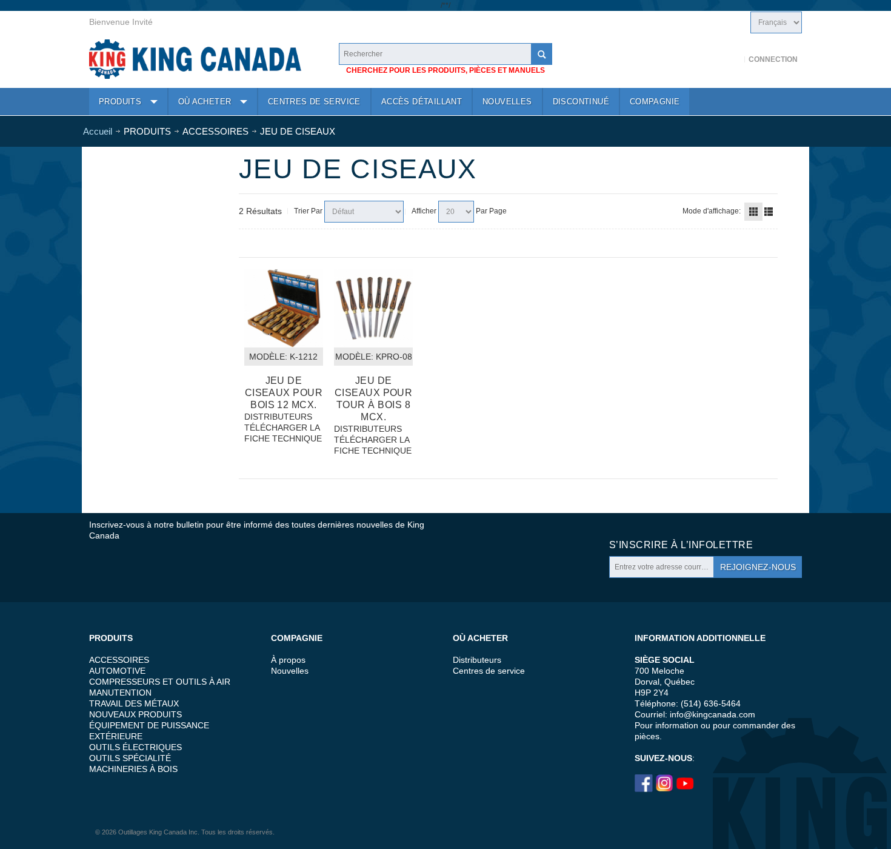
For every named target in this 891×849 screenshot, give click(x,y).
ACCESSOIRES (119, 660)
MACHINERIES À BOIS (133, 769)
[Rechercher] (541, 54)
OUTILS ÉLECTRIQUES (135, 747)
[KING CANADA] (195, 59)
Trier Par (308, 211)
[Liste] (768, 212)
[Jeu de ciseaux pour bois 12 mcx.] (283, 308)
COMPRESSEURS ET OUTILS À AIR (159, 681)
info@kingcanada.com (712, 714)
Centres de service (489, 671)
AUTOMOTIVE (117, 671)
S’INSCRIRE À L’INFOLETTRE (681, 545)
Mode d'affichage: (711, 211)
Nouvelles (290, 671)
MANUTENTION (120, 692)
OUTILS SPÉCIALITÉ (130, 758)
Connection (773, 59)
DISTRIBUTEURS (278, 416)
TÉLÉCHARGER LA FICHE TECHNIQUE (283, 433)
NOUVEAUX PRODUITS (135, 714)
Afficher (424, 211)
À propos (288, 660)
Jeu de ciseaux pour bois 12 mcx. (284, 392)
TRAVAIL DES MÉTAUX (134, 703)
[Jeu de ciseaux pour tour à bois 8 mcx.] (373, 308)
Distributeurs (477, 660)
